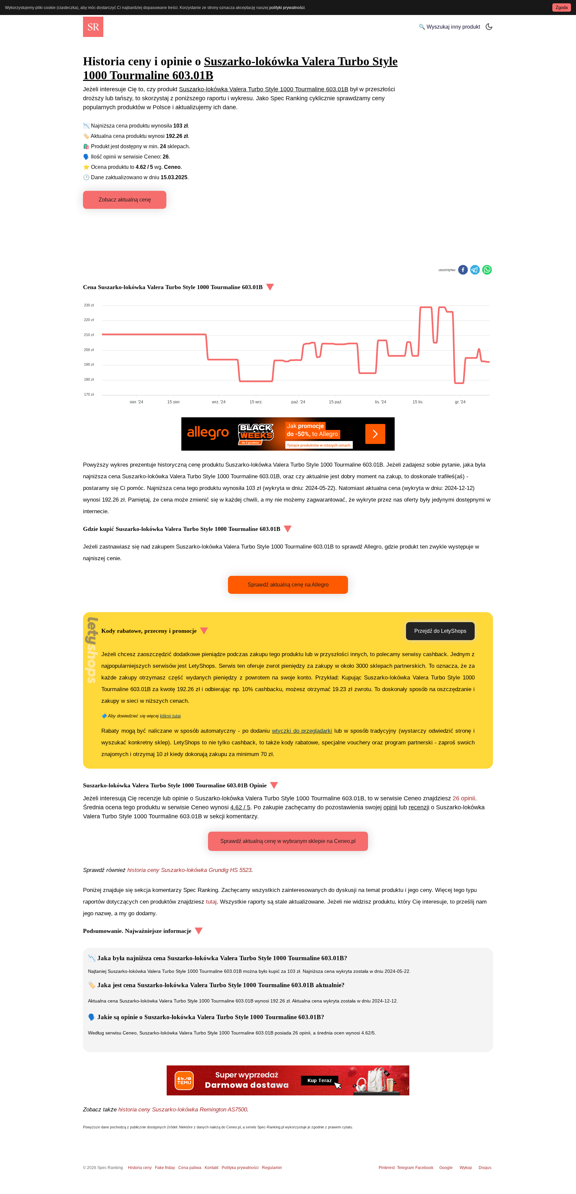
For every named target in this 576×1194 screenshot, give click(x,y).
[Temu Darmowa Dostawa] (288, 1080)
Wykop (466, 1167)
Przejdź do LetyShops (440, 631)
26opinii (464, 798)
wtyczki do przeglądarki (302, 731)
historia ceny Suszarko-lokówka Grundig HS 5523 (189, 870)
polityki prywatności (287, 7)
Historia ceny (140, 1167)
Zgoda (562, 7)
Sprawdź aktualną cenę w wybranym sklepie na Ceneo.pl (288, 841)
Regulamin (272, 1167)
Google (446, 1167)
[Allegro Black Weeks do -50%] (288, 434)
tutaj (211, 902)
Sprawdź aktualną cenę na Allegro (288, 585)
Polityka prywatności (240, 1167)
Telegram (406, 1167)
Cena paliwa (189, 1167)
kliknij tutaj (170, 715)
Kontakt (211, 1167)
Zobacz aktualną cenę (125, 199)
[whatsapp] (487, 270)
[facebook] (463, 270)
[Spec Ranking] (93, 27)
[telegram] (475, 270)
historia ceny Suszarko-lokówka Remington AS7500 (182, 1109)
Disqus (485, 1167)
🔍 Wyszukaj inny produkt (449, 27)
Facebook (425, 1167)
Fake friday (165, 1167)
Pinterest (387, 1167)
